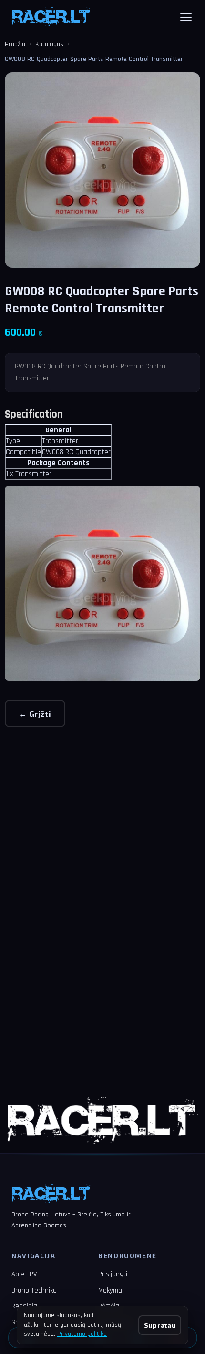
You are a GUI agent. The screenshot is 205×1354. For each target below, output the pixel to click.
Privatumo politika (82, 1334)
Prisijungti (112, 1274)
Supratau (159, 1325)
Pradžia (15, 44)
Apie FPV (24, 1274)
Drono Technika (34, 1290)
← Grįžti (35, 713)
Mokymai (110, 1290)
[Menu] (186, 17)
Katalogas (49, 44)
